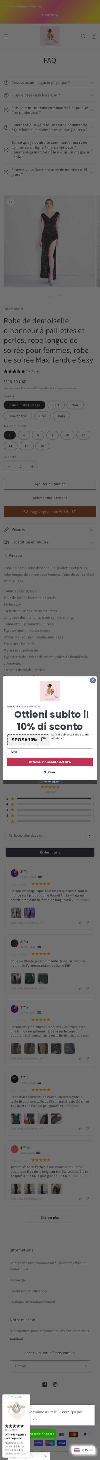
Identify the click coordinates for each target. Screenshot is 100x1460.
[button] (28, 739)
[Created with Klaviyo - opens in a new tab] (50, 782)
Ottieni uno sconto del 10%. (50, 762)
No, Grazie (50, 772)
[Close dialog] (93, 680)
